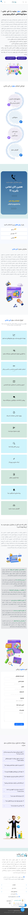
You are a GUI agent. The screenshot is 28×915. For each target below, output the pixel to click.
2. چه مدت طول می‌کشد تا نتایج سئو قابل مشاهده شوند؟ (14, 759)
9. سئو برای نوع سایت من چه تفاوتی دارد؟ (14, 801)
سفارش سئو (21, 58)
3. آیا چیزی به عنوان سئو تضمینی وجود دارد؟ (14, 765)
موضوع (22, 698)
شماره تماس (21, 681)
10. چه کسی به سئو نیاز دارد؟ (17, 805)
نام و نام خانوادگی (20, 676)
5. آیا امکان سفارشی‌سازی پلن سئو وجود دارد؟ (14, 776)
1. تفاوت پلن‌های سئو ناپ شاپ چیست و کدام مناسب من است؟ (14, 753)
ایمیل (22, 686)
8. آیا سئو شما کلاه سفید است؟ (17, 796)
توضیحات (21, 710)
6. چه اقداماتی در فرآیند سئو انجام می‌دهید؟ (14, 783)
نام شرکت (21, 692)
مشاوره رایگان (10, 58)
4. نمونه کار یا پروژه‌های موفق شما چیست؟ (14, 771)
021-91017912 (14, 201)
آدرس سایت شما (20, 705)
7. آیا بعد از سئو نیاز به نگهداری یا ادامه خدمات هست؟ (15, 790)
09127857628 (14, 204)
